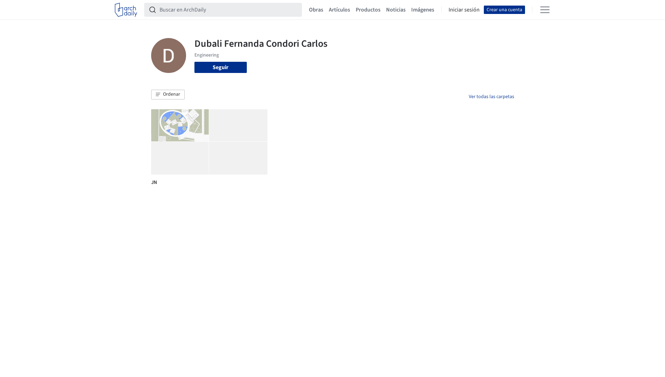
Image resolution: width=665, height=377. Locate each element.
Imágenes (422, 10)
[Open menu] (545, 9)
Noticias (396, 10)
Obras (316, 10)
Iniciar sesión (464, 10)
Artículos (339, 10)
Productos (368, 10)
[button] (168, 94)
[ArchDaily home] (126, 10)
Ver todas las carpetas (491, 96)
